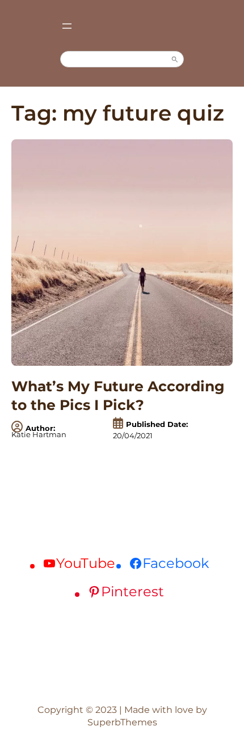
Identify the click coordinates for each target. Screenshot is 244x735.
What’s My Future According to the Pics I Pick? (118, 395)
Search (175, 59)
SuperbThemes (122, 722)
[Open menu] (67, 26)
